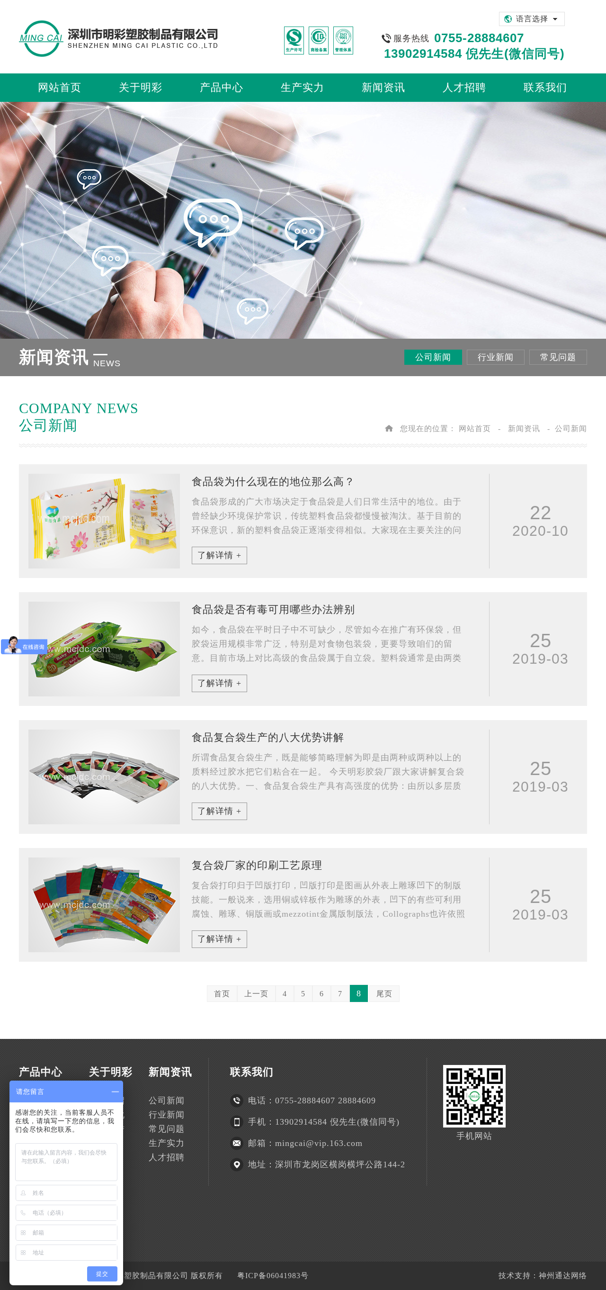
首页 (222, 994)
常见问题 (558, 357)
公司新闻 (433, 357)
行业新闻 (496, 357)
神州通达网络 (563, 1276)
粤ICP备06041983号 (273, 1276)
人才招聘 (167, 1157)
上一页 (256, 994)
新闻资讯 (524, 428)
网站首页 (475, 428)
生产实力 (167, 1143)
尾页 (384, 994)
